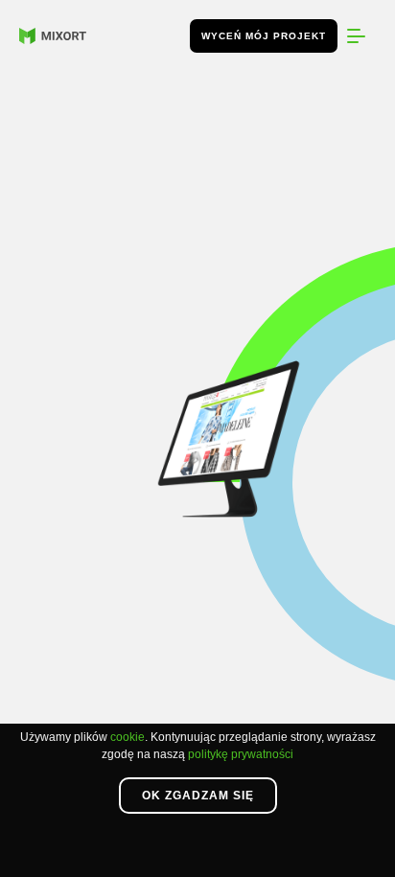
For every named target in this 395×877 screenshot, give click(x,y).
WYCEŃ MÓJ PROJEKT (263, 36)
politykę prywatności (240, 754)
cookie (127, 737)
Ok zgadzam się (198, 795)
